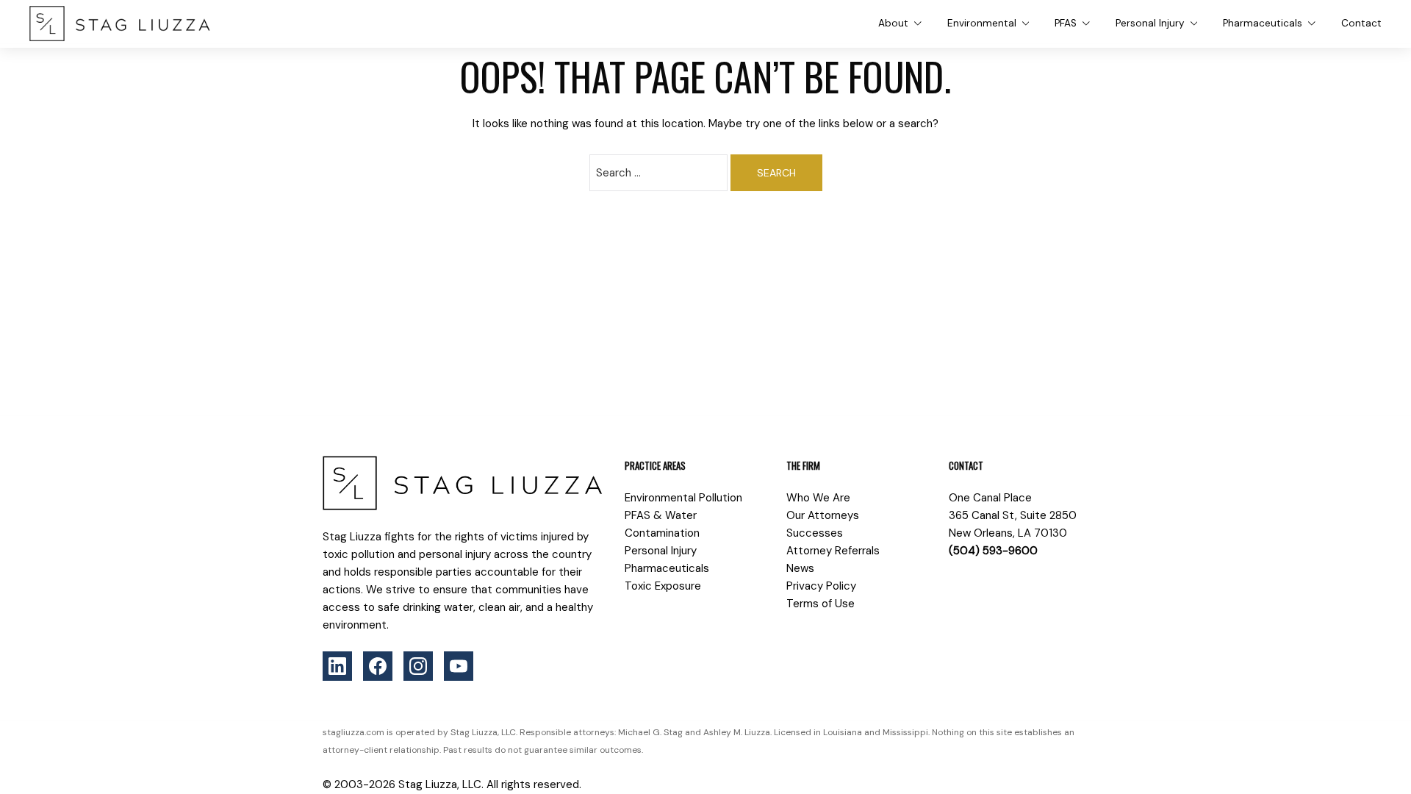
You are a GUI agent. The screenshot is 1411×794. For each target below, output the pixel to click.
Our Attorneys (822, 515)
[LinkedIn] (337, 666)
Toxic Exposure (663, 586)
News (800, 568)
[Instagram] (418, 666)
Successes (814, 533)
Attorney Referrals (833, 550)
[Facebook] (377, 666)
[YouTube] (458, 666)
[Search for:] (658, 172)
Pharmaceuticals (1262, 23)
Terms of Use (820, 603)
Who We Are (818, 497)
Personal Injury (1150, 23)
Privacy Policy (821, 586)
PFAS (1066, 23)
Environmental (981, 23)
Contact (1361, 23)
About (893, 23)
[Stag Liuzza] (119, 23)
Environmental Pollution (683, 497)
